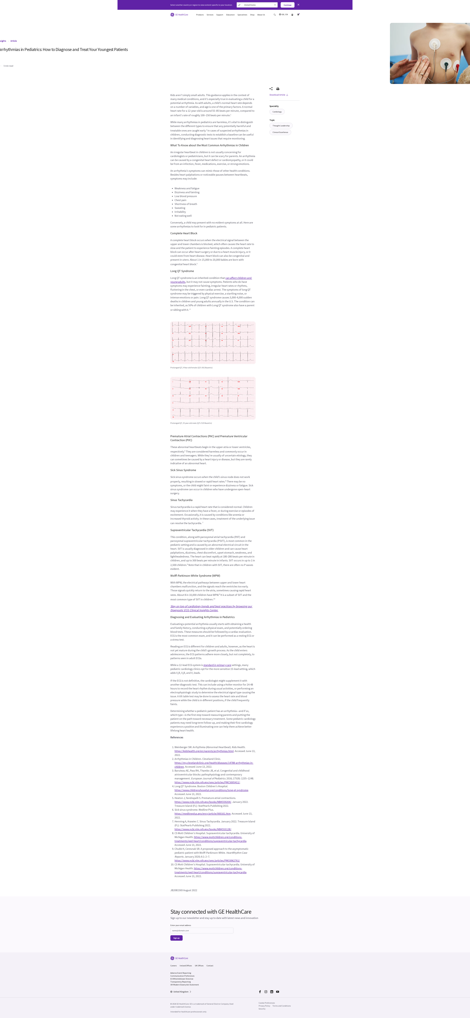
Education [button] (230, 14)
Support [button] (219, 14)
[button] (274, 14)
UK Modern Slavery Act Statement (184, 984)
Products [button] (200, 14)
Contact (209, 965)
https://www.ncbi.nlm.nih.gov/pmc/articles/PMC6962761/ (207, 860)
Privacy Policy (264, 1006)
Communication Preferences (182, 976)
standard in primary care (217, 665)
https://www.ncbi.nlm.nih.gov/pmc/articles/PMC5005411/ (207, 782)
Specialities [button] (242, 14)
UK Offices (199, 965)
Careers (173, 965)
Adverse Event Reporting (180, 973)
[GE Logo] (179, 15)
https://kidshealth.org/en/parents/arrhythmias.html (204, 751)
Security (262, 1008)
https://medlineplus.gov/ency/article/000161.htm (203, 813)
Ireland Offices (186, 965)
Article (14, 40)
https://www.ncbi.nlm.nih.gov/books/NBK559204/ (203, 802)
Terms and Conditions (281, 1006)
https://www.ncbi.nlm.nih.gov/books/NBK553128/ (203, 829)
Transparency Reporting (180, 981)
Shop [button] (252, 14)
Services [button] (210, 14)
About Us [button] (261, 14)
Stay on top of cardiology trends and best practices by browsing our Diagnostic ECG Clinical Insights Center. (211, 608)
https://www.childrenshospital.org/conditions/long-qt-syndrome (211, 790)
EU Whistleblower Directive (181, 979)
